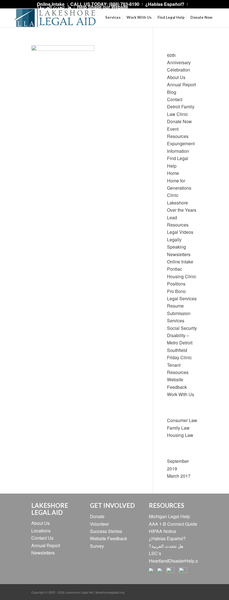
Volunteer (99, 524)
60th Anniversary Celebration (179, 62)
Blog (171, 92)
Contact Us (42, 538)
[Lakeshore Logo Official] (55, 18)
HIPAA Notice (162, 531)
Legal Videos (180, 232)
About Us (176, 77)
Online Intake (180, 261)
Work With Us (180, 394)
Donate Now (179, 121)
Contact (174, 99)
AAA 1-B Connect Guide (173, 524)
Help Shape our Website (102, 7)
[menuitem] (164, 4)
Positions (176, 283)
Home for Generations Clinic (179, 188)
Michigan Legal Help (169, 516)
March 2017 (178, 476)
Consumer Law (182, 420)
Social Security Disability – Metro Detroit (182, 335)
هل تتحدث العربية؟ (54, 7)
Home (173, 173)
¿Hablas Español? (167, 538)
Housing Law (180, 435)
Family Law (178, 428)
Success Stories (106, 531)
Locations (41, 530)
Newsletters (178, 254)
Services (175, 320)
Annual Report (181, 84)
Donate (97, 516)
